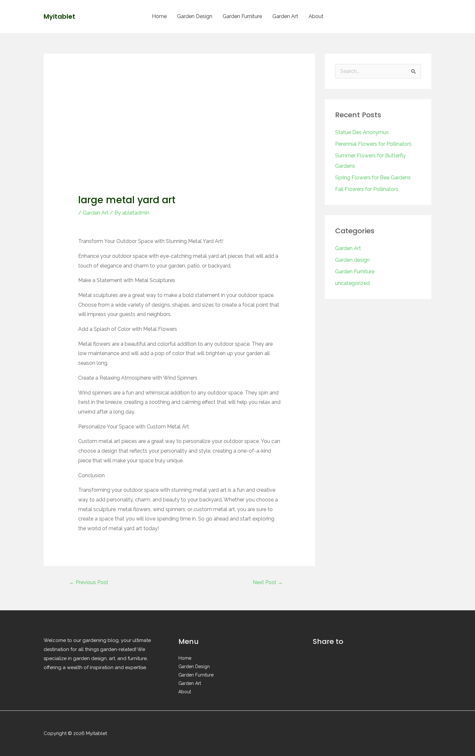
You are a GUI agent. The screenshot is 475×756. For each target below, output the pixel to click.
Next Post (268, 582)
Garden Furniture (242, 16)
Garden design (352, 260)
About (316, 16)
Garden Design (194, 16)
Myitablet (59, 16)
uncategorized (352, 283)
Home (159, 16)
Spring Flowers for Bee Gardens (373, 177)
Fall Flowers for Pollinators (366, 189)
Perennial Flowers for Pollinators (373, 144)
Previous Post (88, 582)
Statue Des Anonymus (362, 132)
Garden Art (285, 16)
